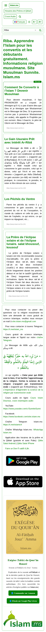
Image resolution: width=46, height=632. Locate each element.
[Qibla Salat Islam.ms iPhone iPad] (23, 492)
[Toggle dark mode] (29, 22)
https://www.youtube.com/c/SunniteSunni (22, 408)
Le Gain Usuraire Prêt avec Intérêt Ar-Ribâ (19, 140)
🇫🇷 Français (19, 22)
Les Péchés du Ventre (19, 199)
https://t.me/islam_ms (13, 329)
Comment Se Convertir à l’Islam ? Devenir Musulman (22, 91)
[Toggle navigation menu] (6, 5)
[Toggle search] (20, 17)
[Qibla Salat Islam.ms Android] (23, 469)
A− (34, 22)
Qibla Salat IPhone (25, 443)
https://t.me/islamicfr (12, 424)
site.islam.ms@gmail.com (24, 321)
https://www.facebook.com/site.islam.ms (21, 416)
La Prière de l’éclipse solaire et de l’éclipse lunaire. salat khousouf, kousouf (23, 242)
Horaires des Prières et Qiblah (18, 11)
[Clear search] (35, 30)
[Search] (40, 30)
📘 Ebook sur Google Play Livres (23, 600)
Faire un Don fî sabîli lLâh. (17, 448)
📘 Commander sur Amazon (23, 593)
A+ (40, 22)
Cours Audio (10, 16)
